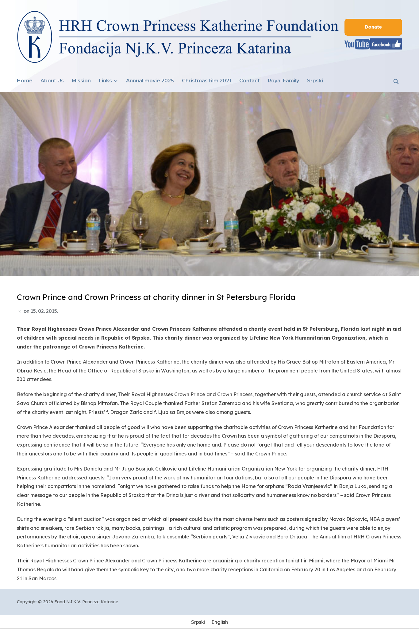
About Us (52, 81)
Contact (249, 81)
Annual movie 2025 (150, 81)
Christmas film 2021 (206, 81)
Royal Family (283, 81)
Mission (81, 81)
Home (25, 81)
